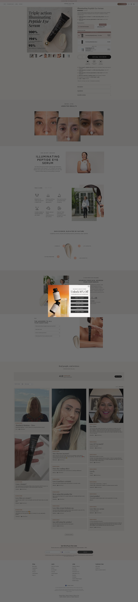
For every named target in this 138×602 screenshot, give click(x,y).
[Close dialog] (88, 286)
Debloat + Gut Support (79, 297)
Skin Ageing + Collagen (79, 311)
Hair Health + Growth (79, 304)
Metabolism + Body (79, 301)
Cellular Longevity (79, 308)
